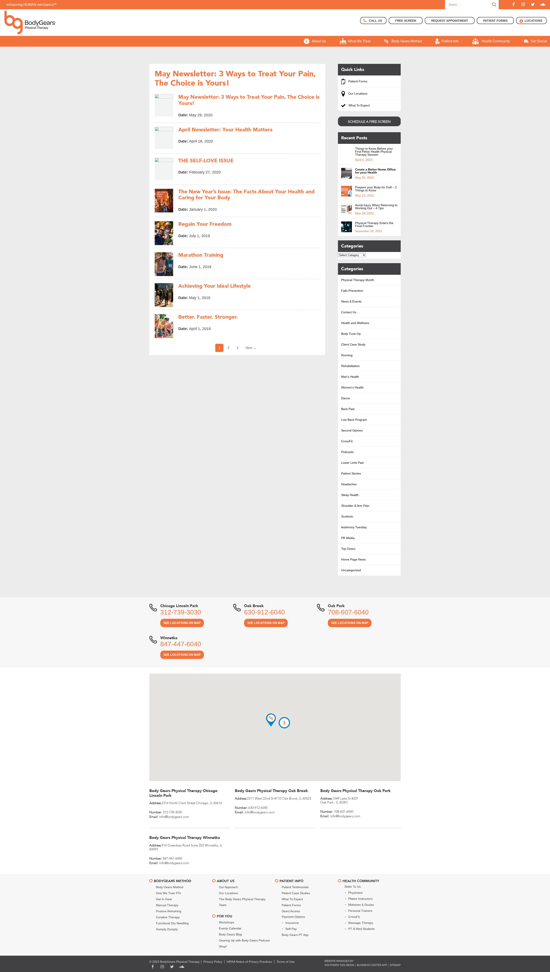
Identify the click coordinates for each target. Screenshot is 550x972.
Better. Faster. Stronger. (208, 317)
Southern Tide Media (339, 965)
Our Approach (228, 887)
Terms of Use (286, 961)
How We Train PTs (168, 893)
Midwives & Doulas (361, 904)
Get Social (539, 41)
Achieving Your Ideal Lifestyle (214, 286)
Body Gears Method (406, 41)
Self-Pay (291, 929)
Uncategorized (351, 570)
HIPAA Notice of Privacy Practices (249, 961)
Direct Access (291, 911)
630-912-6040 (264, 612)
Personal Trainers (360, 910)
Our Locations (357, 93)
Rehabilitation (350, 366)
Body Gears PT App (295, 935)
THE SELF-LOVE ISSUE (206, 161)
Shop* (223, 946)
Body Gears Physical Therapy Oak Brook (271, 791)
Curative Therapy (168, 917)
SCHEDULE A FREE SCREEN (369, 121)
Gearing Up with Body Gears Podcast (244, 940)
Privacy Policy (212, 961)
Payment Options (293, 916)
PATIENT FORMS (495, 20)
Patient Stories (351, 473)
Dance (345, 398)
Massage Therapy (360, 922)
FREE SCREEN (405, 20)
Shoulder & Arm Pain (355, 505)
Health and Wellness (355, 323)
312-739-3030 (180, 612)
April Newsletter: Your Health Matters (225, 130)
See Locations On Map (182, 623)
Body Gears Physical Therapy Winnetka (184, 837)
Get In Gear (164, 899)
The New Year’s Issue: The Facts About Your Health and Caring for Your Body (246, 195)
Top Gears (348, 548)
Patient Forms (357, 81)
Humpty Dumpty (167, 929)
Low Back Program (354, 419)
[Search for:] (472, 4)
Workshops (226, 922)
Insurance (292, 922)
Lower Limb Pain (352, 462)
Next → (251, 348)
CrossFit (347, 441)
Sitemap (395, 965)
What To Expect (359, 105)
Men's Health (350, 376)
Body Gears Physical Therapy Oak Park (355, 791)
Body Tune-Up (351, 333)
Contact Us (348, 312)
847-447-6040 (180, 644)
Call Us (375, 20)
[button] (271, 720)
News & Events (351, 301)
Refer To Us (353, 886)
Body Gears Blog (230, 934)
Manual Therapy (167, 905)
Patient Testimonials (295, 887)
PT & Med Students (361, 929)
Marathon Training (200, 255)
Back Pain (348, 409)
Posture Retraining (168, 911)
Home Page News (353, 559)
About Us (319, 41)
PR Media (347, 538)
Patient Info (450, 41)
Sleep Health (350, 495)
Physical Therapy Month (357, 280)
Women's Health (352, 387)
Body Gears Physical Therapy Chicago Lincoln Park (183, 793)
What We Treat (359, 41)
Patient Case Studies (296, 893)
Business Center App (372, 965)
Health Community (496, 41)
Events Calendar (230, 928)
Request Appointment (449, 20)
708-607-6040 (348, 612)
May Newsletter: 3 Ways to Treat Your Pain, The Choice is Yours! (248, 100)
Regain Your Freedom (205, 224)
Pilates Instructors (360, 898)
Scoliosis (347, 516)
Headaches (349, 484)
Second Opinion (352, 430)
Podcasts (347, 452)
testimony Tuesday (354, 527)
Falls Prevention (352, 290)
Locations (533, 20)
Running (347, 355)
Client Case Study (353, 344)
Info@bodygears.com (174, 817)
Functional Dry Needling (172, 923)
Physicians (355, 892)
